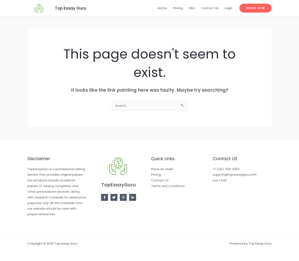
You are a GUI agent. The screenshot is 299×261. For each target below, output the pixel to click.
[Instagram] (123, 197)
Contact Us (209, 8)
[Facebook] (104, 197)
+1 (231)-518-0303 (226, 169)
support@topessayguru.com (234, 174)
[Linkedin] (132, 197)
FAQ (192, 8)
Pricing (178, 8)
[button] (255, 8)
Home (162, 8)
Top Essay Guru (70, 8)
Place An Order (162, 169)
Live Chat (220, 180)
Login (228, 8)
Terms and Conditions (168, 186)
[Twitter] (113, 197)
